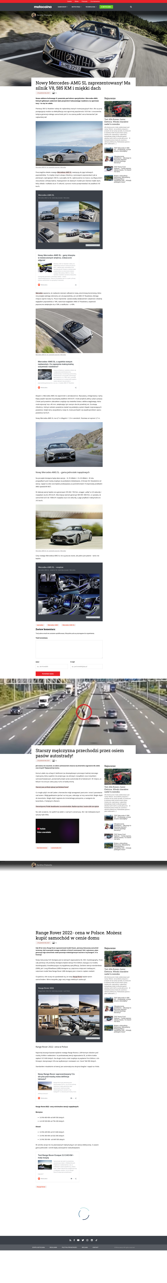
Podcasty (84, 1)
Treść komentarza (41, 638)
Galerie (69, 1)
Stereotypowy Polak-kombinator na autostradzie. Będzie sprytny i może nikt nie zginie (67, 806)
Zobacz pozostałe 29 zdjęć (92, 245)
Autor (37, 662)
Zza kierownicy (95, 1)
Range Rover (77, 977)
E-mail (72, 662)
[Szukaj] (131, 7)
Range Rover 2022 (46, 988)
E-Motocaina (106, 7)
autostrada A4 (56, 848)
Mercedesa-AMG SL (64, 172)
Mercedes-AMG (53, 625)
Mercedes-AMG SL (46, 195)
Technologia (90, 7)
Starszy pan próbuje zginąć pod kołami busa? (52, 787)
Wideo (77, 1)
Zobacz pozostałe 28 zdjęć (92, 1038)
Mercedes (39, 293)
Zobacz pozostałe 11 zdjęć (93, 617)
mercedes (40, 625)
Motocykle (76, 7)
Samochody (62, 7)
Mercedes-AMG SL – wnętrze (50, 567)
